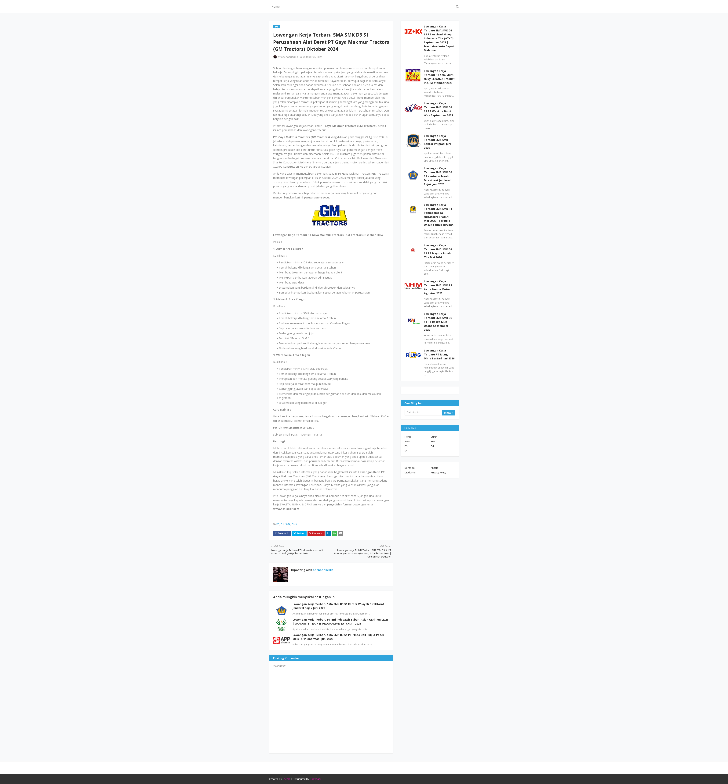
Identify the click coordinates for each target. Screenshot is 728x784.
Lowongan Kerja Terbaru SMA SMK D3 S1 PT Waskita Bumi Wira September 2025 (438, 109)
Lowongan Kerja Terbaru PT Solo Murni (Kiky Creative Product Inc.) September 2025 (439, 77)
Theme (286, 779)
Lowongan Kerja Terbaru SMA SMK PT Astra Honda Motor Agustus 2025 (438, 287)
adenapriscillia (289, 57)
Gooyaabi (315, 779)
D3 (277, 524)
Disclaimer (411, 472)
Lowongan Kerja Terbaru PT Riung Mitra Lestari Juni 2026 (439, 354)
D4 (432, 446)
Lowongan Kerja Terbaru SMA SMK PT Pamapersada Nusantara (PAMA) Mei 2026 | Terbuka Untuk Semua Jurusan (438, 214)
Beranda (410, 467)
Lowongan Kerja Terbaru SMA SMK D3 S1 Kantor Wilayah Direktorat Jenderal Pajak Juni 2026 (438, 176)
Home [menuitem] (275, 6)
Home (408, 436)
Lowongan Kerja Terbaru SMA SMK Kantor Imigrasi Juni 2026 (437, 142)
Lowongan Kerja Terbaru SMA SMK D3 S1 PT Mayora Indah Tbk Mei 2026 (438, 251)
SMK (294, 524)
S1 (282, 524)
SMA (287, 524)
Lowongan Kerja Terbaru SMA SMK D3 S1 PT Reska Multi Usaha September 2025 (438, 322)
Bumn (434, 436)
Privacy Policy (438, 472)
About (434, 467)
